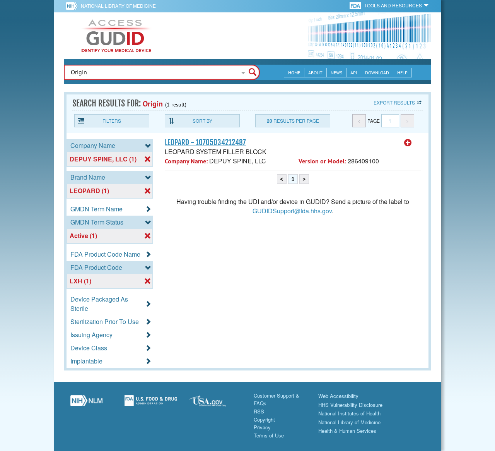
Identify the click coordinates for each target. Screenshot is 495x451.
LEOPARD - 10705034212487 (205, 142)
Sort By (202, 120)
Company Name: (186, 161)
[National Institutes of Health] (73, 5)
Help (402, 72)
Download (377, 72)
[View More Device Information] (408, 143)
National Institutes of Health (349, 413)
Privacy (262, 427)
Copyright (264, 419)
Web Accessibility (338, 396)
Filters (111, 120)
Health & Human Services (347, 430)
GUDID (116, 35)
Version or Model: (322, 161)
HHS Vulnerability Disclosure (350, 404)
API (353, 72)
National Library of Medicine (118, 5)
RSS (259, 411)
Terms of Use (269, 435)
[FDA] (356, 5)
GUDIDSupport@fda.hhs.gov (292, 210)
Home (294, 72)
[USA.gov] (215, 403)
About (315, 72)
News (336, 72)
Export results (394, 102)
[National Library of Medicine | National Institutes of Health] (86, 403)
